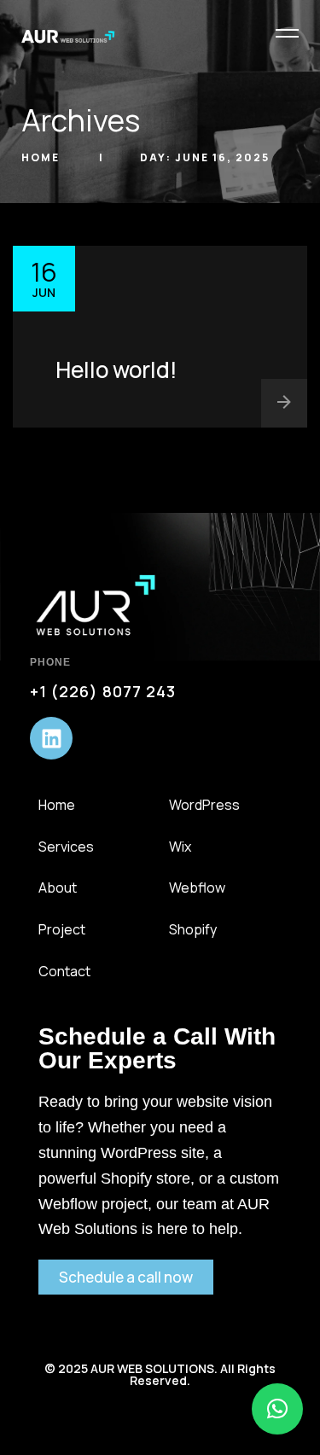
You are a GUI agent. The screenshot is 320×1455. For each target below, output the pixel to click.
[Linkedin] (51, 738)
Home (42, 157)
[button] (277, 1409)
